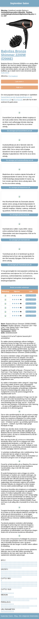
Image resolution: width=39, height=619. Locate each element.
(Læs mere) (5, 73)
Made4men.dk (6, 99)
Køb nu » (19, 87)
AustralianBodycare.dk (24, 97)
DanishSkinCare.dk (8, 97)
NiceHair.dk (18, 99)
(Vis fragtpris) (13, 76)
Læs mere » (19, 81)
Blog (16, 616)
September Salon (19, 3)
